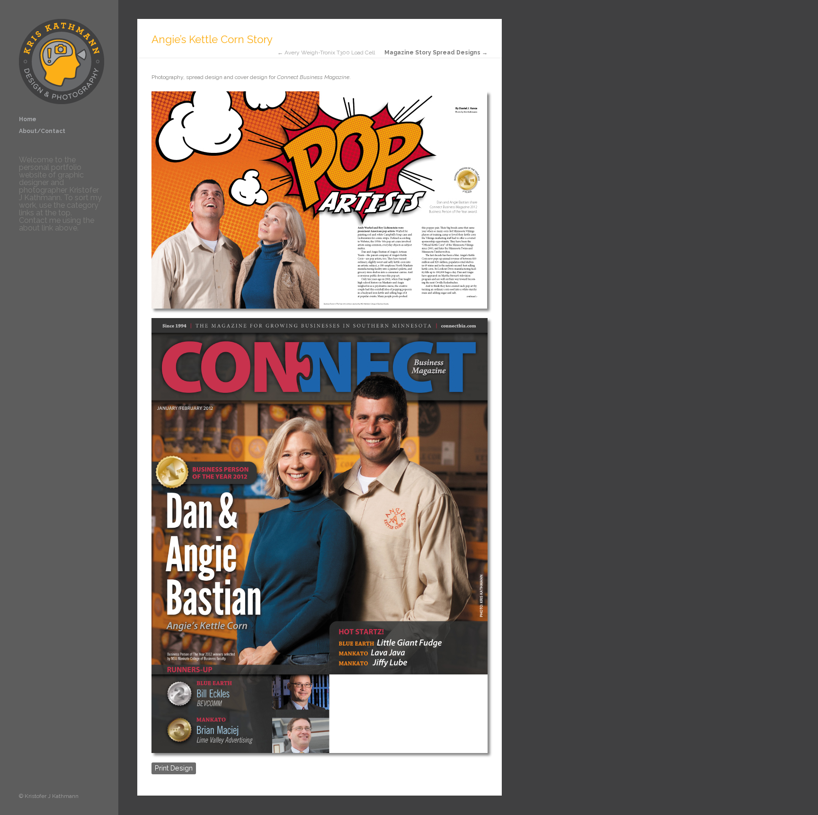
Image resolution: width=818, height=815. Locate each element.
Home (27, 119)
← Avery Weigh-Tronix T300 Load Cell (326, 52)
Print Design (174, 768)
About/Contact (42, 131)
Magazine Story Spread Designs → (436, 52)
